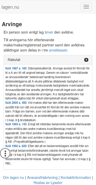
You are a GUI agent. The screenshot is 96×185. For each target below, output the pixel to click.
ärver (49, 32)
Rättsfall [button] (14, 59)
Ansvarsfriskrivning (42, 177)
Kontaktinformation (76, 177)
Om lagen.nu (13, 177)
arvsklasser (58, 50)
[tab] (48, 59)
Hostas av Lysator (48, 182)
